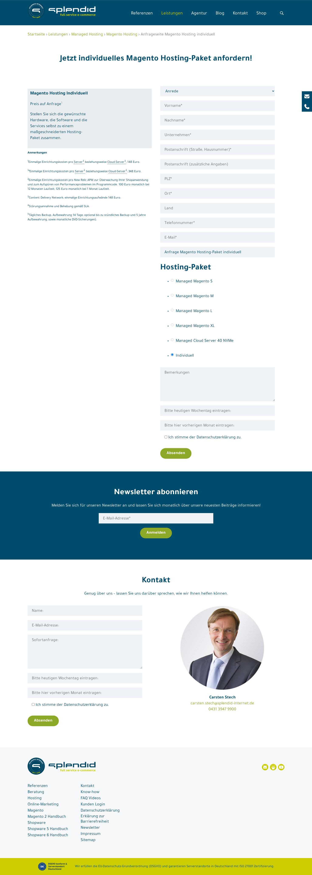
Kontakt (240, 13)
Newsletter (90, 828)
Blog (220, 13)
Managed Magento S (194, 282)
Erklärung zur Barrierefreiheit (95, 819)
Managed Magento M (195, 296)
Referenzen (142, 13)
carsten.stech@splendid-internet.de (222, 704)
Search (281, 12)
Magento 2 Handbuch (47, 817)
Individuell (185, 356)
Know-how (90, 792)
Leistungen (172, 13)
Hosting (35, 798)
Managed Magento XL (195, 326)
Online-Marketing (43, 805)
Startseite (36, 35)
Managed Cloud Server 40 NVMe (204, 341)
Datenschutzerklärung (100, 811)
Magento (36, 811)
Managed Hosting (87, 35)
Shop (261, 13)
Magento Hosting (121, 35)
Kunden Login (93, 805)
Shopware (37, 823)
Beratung (36, 792)
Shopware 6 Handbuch (48, 835)
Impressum (91, 834)
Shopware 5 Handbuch (48, 829)
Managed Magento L (194, 311)
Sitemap (88, 840)
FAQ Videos (91, 798)
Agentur (199, 13)
